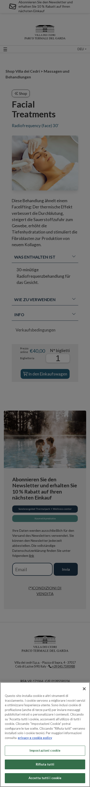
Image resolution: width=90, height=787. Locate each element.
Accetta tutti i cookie (45, 778)
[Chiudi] (84, 689)
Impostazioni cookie (45, 750)
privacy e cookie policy (35, 738)
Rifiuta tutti (45, 764)
